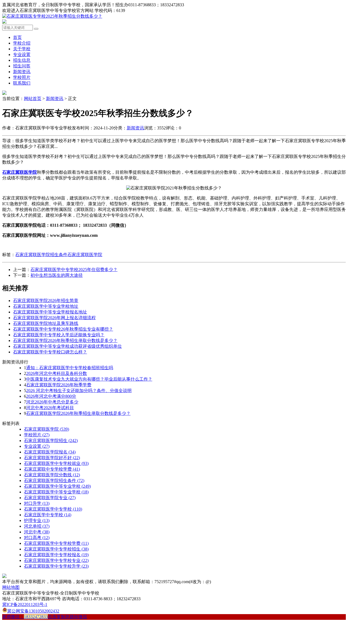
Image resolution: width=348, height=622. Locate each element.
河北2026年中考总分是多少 (52, 402)
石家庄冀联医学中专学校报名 (56, 554)
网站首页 (32, 98)
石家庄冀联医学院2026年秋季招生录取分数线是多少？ (65, 340)
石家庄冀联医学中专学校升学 (56, 566)
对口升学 (36, 503)
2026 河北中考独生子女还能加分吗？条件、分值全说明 (79, 390)
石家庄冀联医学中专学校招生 (56, 549)
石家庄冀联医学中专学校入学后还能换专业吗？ (58, 334)
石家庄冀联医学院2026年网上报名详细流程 (54, 317)
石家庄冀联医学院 (84, 254)
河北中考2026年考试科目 (50, 407)
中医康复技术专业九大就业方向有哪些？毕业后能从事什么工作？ (89, 379)
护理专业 (36, 520)
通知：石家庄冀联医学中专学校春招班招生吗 (69, 367)
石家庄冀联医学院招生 (51, 440)
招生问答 (21, 66)
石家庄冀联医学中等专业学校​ (56, 492)
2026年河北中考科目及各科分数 (56, 373)
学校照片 (21, 77)
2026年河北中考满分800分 (51, 396)
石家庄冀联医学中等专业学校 (57, 486)
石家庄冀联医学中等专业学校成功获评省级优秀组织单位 (67, 346)
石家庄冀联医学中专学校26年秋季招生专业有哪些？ (63, 329)
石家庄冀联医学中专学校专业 (56, 560)
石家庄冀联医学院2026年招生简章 (45, 300)
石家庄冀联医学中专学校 (53, 509)
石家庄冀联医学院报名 (50, 452)
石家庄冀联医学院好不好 (52, 457)
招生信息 (21, 60)
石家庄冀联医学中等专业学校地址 (45, 306)
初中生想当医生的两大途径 (56, 275)
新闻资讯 (21, 71)
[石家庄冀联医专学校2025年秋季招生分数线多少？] (52, 16)
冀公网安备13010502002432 (33, 611)
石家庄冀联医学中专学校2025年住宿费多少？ (73, 269)
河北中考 (36, 532)
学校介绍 (21, 43)
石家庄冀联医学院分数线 (52, 474)
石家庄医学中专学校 (47, 514)
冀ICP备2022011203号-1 (24, 604)
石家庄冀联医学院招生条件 (41, 254)
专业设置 (21, 54)
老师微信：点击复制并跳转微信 (44, 616)
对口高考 (36, 537)
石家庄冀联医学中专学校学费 (56, 543)
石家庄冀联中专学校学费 (52, 469)
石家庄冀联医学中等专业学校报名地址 (50, 312)
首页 (17, 37)
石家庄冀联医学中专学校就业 (56, 463)
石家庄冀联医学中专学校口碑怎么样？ (50, 352)
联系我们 (21, 83)
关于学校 (21, 48)
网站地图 (11, 587)
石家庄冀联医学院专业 (50, 497)
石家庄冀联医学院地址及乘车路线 (45, 323)
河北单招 (36, 526)
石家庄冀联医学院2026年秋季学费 (58, 384)
